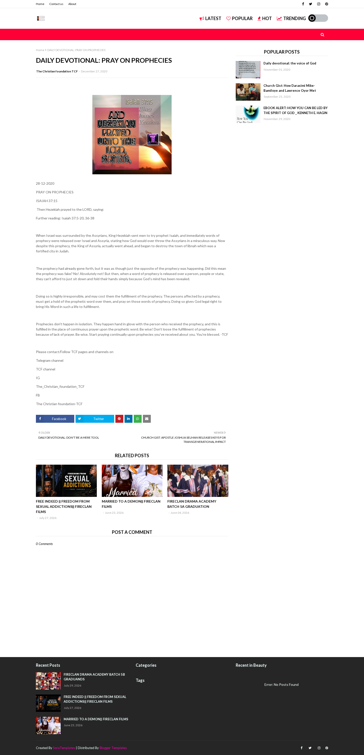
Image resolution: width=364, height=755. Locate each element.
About (72, 4)
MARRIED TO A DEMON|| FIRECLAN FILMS (131, 504)
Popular (242, 18)
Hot (267, 18)
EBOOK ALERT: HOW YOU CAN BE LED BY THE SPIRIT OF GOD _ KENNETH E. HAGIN (295, 110)
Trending (294, 18)
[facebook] (303, 4)
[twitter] (310, 4)
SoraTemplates (64, 748)
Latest (213, 18)
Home (40, 4)
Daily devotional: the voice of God (289, 63)
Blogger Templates (113, 748)
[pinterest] (326, 4)
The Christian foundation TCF (57, 71)
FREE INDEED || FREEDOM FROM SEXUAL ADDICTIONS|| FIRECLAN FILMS (64, 506)
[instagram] (318, 4)
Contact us (56, 4)
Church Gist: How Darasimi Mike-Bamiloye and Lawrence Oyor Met (289, 88)
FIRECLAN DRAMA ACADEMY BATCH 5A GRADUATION (191, 504)
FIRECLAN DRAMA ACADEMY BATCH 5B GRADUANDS (94, 676)
